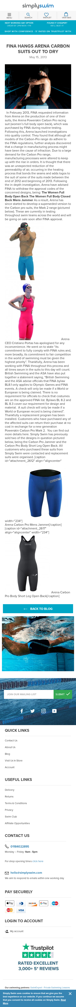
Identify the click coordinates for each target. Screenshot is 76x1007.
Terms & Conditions (16, 803)
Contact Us (11, 740)
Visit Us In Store (14, 760)
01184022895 (20, 846)
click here (37, 861)
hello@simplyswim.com (26, 872)
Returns (9, 796)
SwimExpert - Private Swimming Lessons (50, 987)
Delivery (9, 790)
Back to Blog (41, 609)
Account (9, 767)
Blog (7, 754)
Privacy (9, 810)
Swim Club (11, 816)
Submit (60, 694)
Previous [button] (4, 644)
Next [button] (72, 644)
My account (16, 931)
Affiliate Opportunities (17, 823)
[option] (38, 643)
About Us (10, 747)
